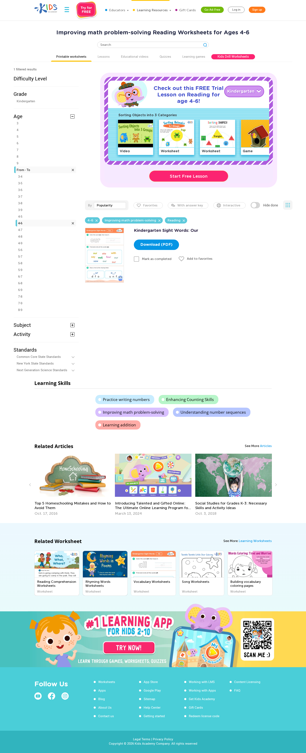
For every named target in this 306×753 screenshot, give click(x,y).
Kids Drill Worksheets (233, 56)
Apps (102, 690)
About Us (105, 707)
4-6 (20, 223)
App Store (151, 682)
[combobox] (110, 205)
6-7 (20, 276)
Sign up (257, 9)
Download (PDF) (156, 245)
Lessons (104, 56)
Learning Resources (152, 10)
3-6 (20, 190)
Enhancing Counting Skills (190, 399)
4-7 (20, 230)
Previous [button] (31, 485)
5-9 (20, 270)
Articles (266, 446)
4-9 (20, 243)
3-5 (20, 183)
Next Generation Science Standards (42, 370)
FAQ (237, 690)
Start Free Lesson (189, 176)
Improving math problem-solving (133, 412)
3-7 (20, 196)
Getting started (154, 716)
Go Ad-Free (212, 9)
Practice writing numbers (126, 399)
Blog (101, 699)
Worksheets (106, 682)
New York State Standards (35, 363)
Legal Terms (141, 739)
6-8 (20, 283)
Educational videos (134, 56)
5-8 (20, 263)
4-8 (20, 236)
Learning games (193, 56)
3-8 (20, 203)
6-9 (20, 290)
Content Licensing (247, 682)
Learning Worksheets (255, 541)
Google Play (152, 690)
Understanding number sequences (213, 412)
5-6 (20, 250)
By (90, 205)
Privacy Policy (163, 739)
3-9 (20, 210)
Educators (116, 10)
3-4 (20, 176)
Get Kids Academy (202, 699)
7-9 (20, 303)
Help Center (152, 707)
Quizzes (165, 56)
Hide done (270, 205)
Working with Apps (202, 690)
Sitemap (149, 699)
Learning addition (119, 425)
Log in (236, 9)
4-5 (20, 216)
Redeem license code (204, 716)
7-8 (20, 296)
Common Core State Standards (39, 357)
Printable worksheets (71, 56)
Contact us (106, 716)
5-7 (20, 256)
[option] (117, 485)
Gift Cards (187, 10)
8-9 (20, 310)
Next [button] (275, 485)
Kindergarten (26, 101)
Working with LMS (202, 682)
